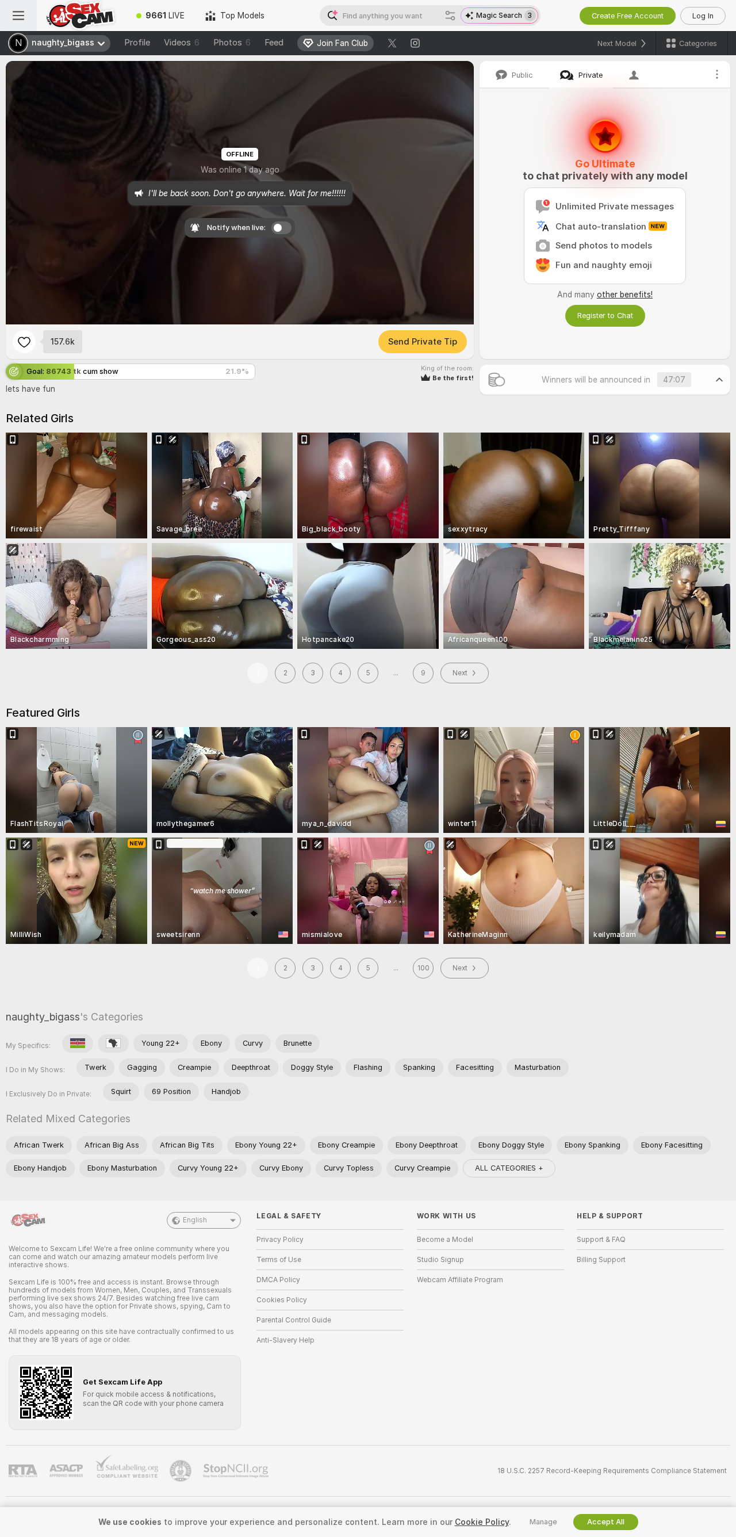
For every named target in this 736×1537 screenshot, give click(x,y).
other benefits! (625, 294)
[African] (113, 1043)
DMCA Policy (278, 1280)
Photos (232, 42)
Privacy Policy (280, 1240)
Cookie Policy (482, 1522)
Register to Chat (605, 315)
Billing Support (601, 1260)
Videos (182, 42)
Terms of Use (278, 1260)
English (195, 1220)
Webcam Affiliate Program (460, 1280)
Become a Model (445, 1240)
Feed (273, 42)
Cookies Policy (281, 1300)
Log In (703, 16)
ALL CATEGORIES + (509, 1168)
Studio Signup (440, 1260)
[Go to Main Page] (81, 15)
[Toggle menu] (18, 15)
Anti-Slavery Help (285, 1340)
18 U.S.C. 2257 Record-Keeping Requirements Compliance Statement (612, 1471)
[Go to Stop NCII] (237, 1471)
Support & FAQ (601, 1240)
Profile (137, 42)
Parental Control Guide (293, 1320)
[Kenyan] (77, 1043)
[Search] (450, 15)
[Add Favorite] (24, 341)
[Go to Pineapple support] (182, 1471)
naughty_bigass (43, 1017)
